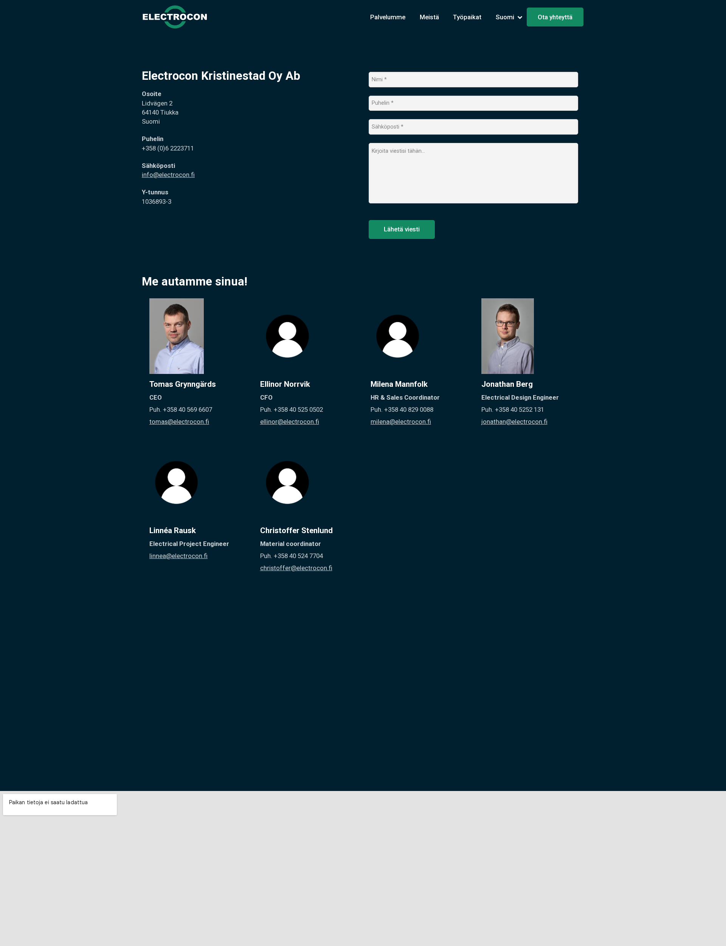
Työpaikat (467, 17)
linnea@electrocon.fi (178, 556)
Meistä (429, 17)
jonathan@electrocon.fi (514, 421)
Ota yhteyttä (555, 17)
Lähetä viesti (402, 229)
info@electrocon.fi (168, 174)
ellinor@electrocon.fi (289, 421)
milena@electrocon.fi (401, 421)
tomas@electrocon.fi (179, 421)
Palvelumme (387, 17)
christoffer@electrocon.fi (296, 568)
